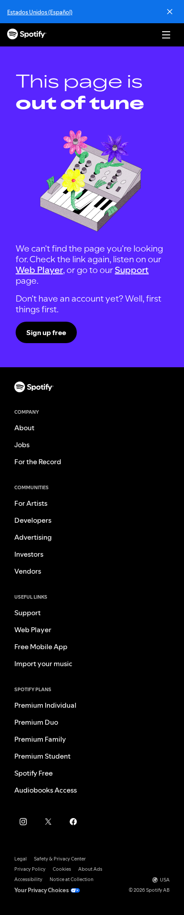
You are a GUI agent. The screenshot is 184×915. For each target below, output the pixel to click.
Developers (32, 520)
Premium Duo (36, 722)
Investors (28, 554)
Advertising (33, 537)
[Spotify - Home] (26, 35)
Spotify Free (33, 773)
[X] (48, 822)
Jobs (21, 444)
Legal (20, 859)
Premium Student (42, 756)
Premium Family (40, 739)
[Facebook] (73, 822)
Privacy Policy (30, 869)
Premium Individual (45, 705)
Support (132, 269)
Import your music (43, 663)
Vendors (27, 571)
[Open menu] (166, 35)
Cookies (62, 869)
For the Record (37, 461)
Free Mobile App (40, 646)
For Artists (30, 503)
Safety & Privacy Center (60, 859)
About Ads (90, 869)
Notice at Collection (71, 879)
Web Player (39, 269)
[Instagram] (23, 822)
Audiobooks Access (45, 790)
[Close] (170, 11)
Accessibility (28, 879)
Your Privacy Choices (41, 890)
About (24, 427)
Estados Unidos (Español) (39, 12)
